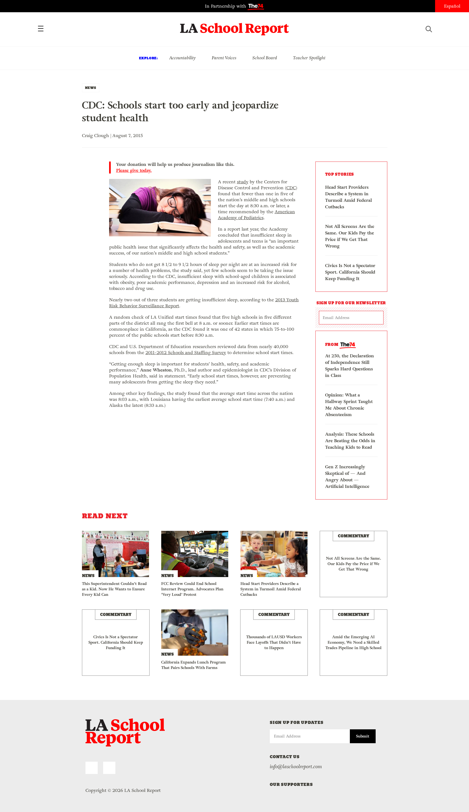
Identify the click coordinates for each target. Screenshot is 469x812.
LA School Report (235, 25)
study (242, 182)
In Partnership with (226, 6)
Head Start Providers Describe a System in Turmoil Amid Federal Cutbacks (348, 197)
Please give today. (134, 170)
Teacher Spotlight (309, 58)
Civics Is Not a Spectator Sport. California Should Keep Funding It (350, 272)
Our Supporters (291, 784)
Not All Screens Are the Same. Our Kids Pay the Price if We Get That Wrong (349, 236)
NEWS (90, 88)
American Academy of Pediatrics (256, 215)
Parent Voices (224, 58)
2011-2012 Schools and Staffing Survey (185, 352)
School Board (264, 58)
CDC (291, 188)
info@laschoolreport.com (296, 767)
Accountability (182, 58)
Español (452, 6)
